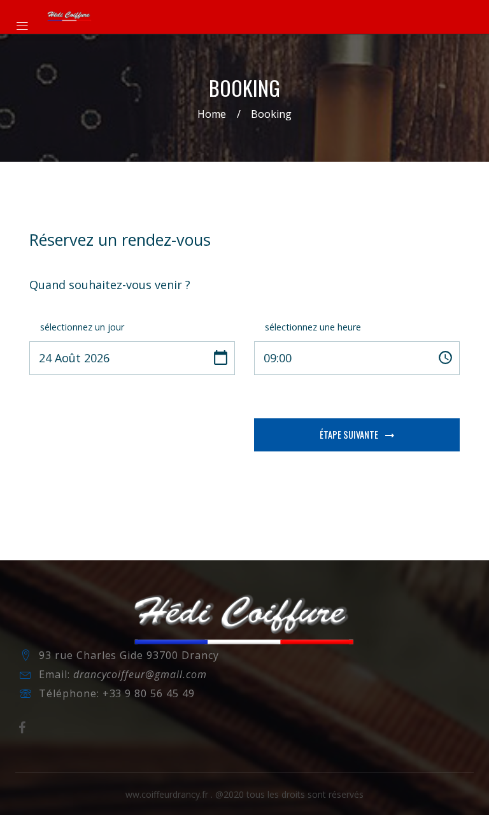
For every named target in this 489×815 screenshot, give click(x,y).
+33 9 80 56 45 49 (149, 693)
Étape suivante (350, 434)
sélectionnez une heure (313, 327)
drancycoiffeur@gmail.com (140, 674)
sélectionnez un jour (82, 327)
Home (211, 114)
